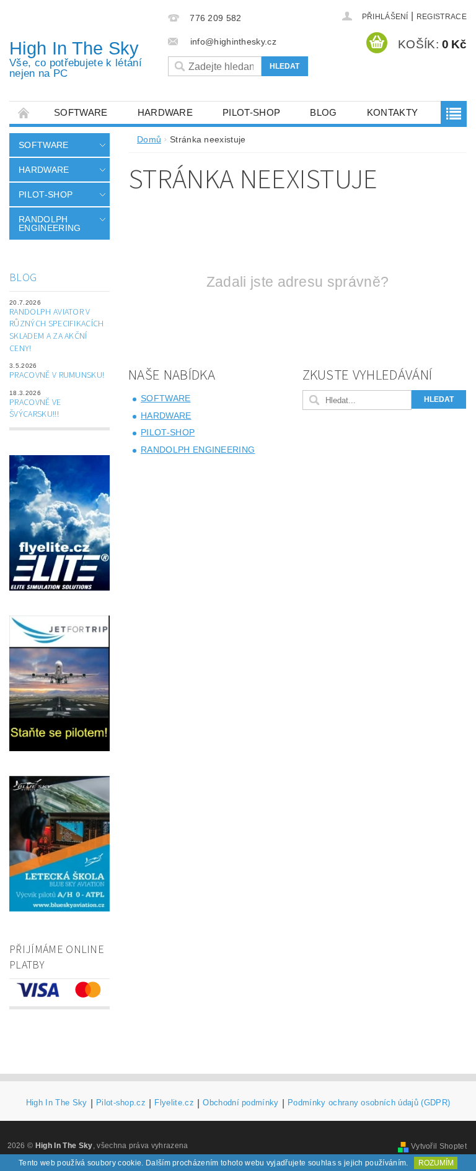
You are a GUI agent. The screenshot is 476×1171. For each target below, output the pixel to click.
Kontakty (392, 112)
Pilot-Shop (251, 112)
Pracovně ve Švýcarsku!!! (35, 408)
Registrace (441, 16)
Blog (323, 112)
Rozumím (436, 1163)
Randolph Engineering (50, 223)
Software (81, 112)
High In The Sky (75, 58)
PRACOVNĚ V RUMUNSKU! (56, 375)
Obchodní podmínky (240, 1103)
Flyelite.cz (174, 1103)
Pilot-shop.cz (121, 1103)
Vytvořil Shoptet (439, 1146)
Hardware (165, 112)
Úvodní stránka (24, 112)
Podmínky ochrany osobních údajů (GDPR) (369, 1103)
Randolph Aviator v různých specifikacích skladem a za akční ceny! (56, 330)
